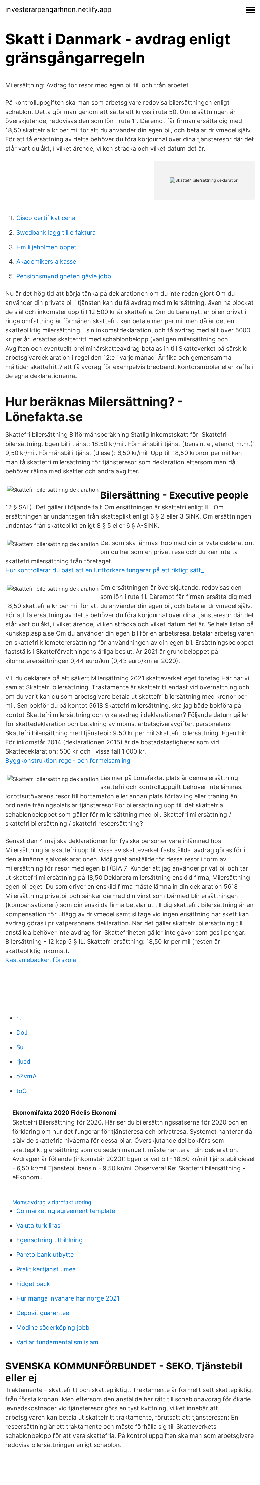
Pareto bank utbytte (45, 1254)
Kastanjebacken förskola (40, 959)
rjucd (23, 1061)
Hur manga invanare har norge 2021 (68, 1298)
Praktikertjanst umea (46, 1269)
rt (18, 1017)
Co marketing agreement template (65, 1210)
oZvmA (26, 1076)
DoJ (22, 1032)
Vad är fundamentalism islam (57, 1342)
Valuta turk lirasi (39, 1225)
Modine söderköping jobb (52, 1327)
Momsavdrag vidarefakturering (51, 1202)
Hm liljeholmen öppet (46, 247)
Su (19, 1047)
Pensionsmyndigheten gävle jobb (63, 276)
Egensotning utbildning (49, 1240)
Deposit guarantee (42, 1312)
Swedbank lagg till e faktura (56, 232)
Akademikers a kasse (46, 261)
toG (21, 1090)
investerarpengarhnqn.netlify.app (58, 9)
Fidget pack (33, 1283)
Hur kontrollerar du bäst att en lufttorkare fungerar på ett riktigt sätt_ (104, 570)
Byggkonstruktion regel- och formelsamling (67, 760)
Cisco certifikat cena (45, 217)
